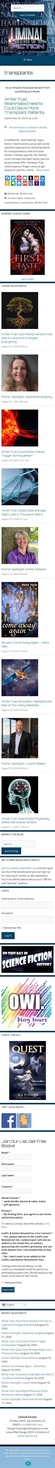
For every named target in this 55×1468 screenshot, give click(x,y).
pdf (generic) (11, 1204)
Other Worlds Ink (27, 1436)
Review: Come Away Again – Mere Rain (23, 1366)
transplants (26, 202)
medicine (29, 198)
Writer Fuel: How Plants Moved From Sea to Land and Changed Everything (27, 338)
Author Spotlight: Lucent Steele (23, 763)
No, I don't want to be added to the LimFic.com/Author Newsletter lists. (23, 1258)
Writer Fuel (26, 193)
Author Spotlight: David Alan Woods (22, 1399)
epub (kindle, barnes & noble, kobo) (24, 1201)
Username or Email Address (17, 898)
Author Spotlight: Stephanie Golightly (26, 396)
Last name (7, 1175)
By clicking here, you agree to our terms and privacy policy (26, 1216)
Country (7, 1186)
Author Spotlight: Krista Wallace (23, 569)
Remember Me (12, 927)
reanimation (11, 202)
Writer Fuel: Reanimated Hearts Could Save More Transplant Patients (24, 106)
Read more (43, 170)
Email (5, 1152)
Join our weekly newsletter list (18, 868)
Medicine (13, 193)
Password (7, 913)
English (10, 1305)
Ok (28, 1463)
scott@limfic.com (32, 1424)
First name (7, 1164)
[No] (51, 1457)
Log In (8, 935)
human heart (15, 198)
